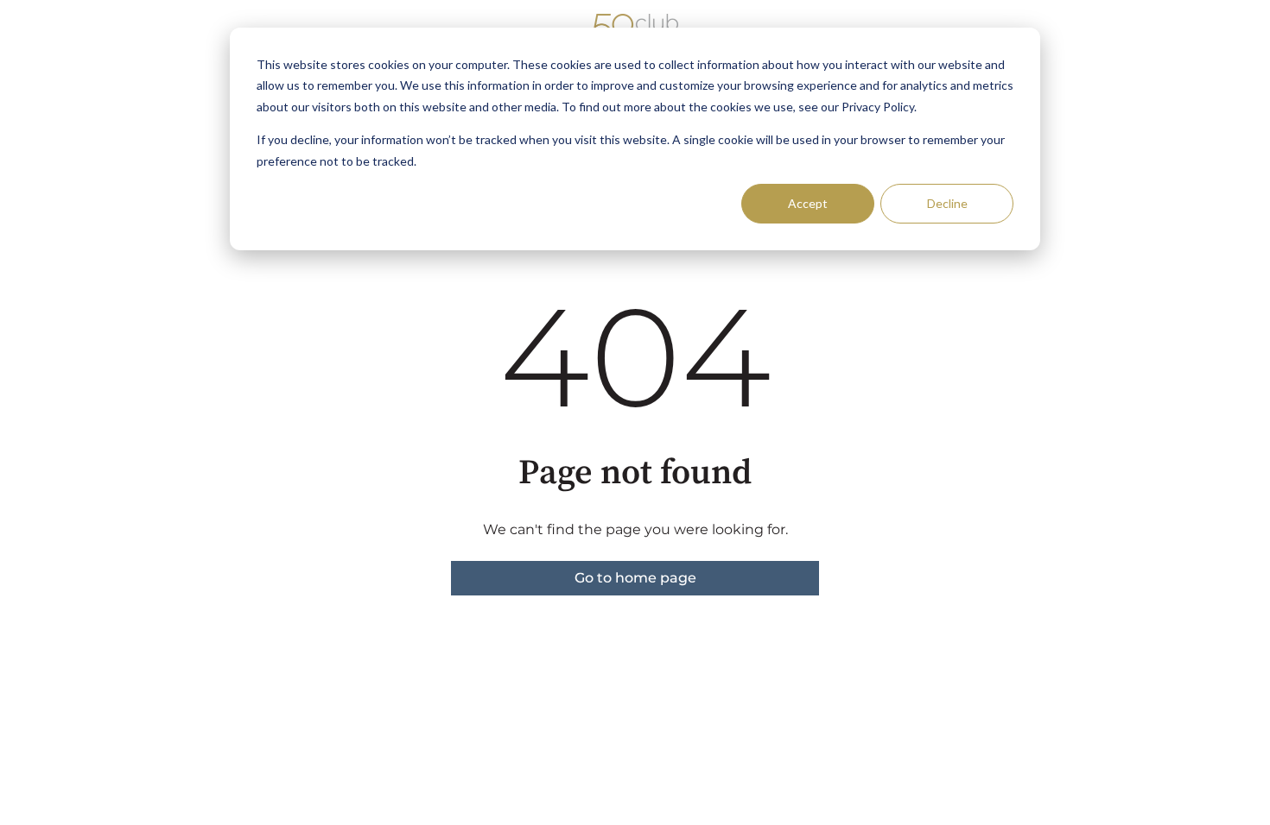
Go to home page (635, 578)
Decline (947, 203)
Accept (808, 203)
